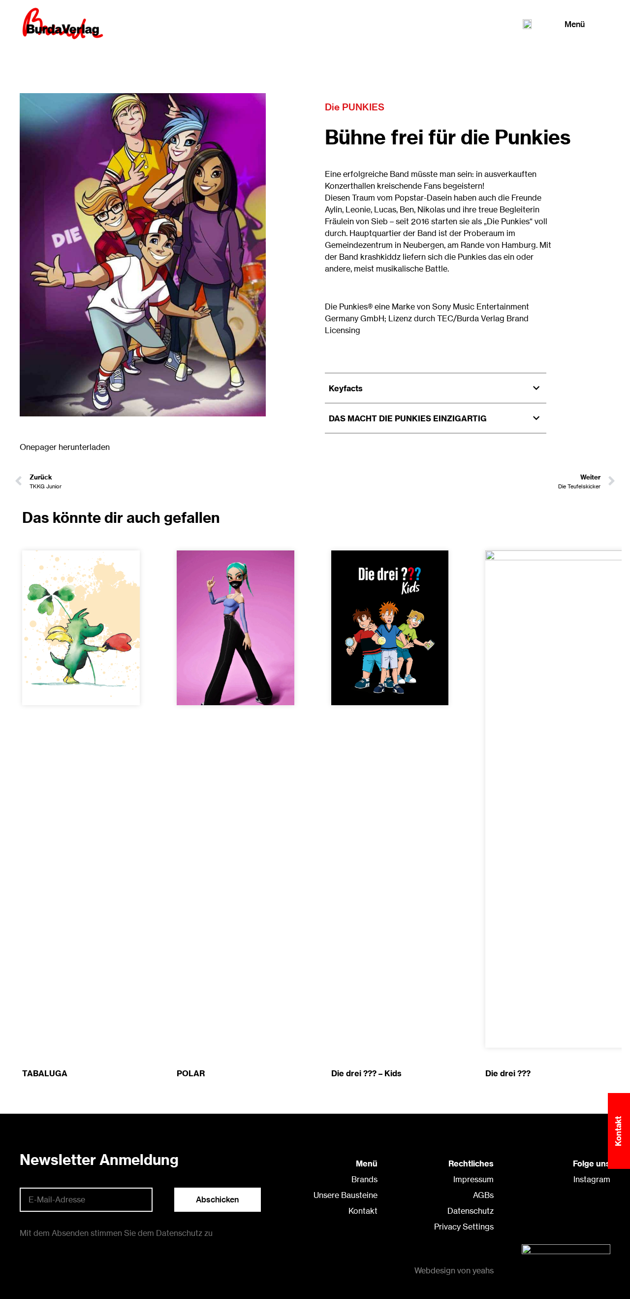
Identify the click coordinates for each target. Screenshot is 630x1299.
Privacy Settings (464, 1226)
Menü (575, 24)
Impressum (473, 1179)
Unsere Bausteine (346, 1195)
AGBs (483, 1195)
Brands (364, 1179)
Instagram (591, 1179)
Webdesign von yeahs (454, 1270)
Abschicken (217, 1199)
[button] (435, 388)
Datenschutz (470, 1211)
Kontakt (363, 1211)
